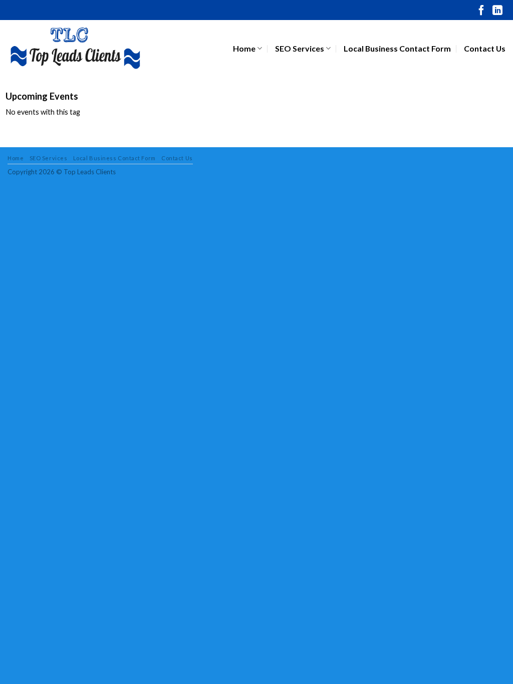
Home (244, 48)
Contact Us (484, 48)
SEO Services (299, 48)
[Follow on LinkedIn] (497, 11)
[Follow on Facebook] (481, 11)
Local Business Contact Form (397, 48)
